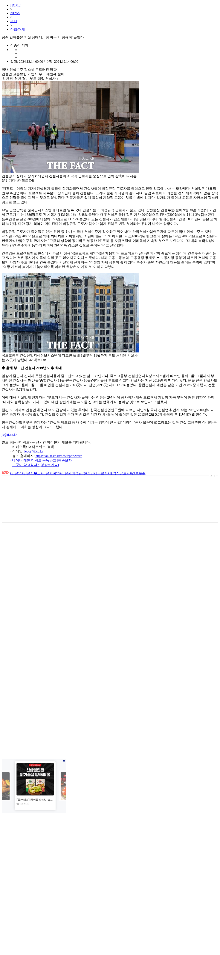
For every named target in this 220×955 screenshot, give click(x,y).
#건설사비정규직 (72, 473)
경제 (13, 21)
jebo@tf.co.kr (33, 451)
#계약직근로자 (119, 473)
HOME (15, 5)
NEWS (15, 13)
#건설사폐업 (50, 473)
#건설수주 (137, 473)
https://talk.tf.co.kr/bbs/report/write (58, 456)
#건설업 (16, 473)
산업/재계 (17, 29)
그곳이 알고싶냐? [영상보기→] (35, 465)
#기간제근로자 (96, 473)
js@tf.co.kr (9, 435)
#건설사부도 (31, 473)
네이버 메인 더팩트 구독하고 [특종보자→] (44, 460)
